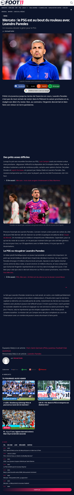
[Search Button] (71, 3)
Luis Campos (44, 161)
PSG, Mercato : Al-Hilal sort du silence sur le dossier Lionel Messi (40, 277)
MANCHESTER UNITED (54, 7)
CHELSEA (65, 7)
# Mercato (6, 374)
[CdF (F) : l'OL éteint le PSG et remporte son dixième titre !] (54, 390)
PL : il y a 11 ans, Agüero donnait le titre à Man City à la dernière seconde (18, 433)
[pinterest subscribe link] (42, 369)
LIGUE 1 (24, 7)
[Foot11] (12, 2)
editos (29, 445)
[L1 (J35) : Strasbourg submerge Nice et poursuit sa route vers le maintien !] (18, 390)
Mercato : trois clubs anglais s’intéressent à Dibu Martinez (38, 180)
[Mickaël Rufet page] (5, 360)
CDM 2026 (11, 7)
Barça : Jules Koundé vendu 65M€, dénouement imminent (19, 472)
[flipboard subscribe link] (32, 369)
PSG (20, 7)
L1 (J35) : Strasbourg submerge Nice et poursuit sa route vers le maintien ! (17, 404)
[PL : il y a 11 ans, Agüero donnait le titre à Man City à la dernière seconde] (18, 419)
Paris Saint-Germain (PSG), (37, 348)
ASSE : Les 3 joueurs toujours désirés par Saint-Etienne (18, 461)
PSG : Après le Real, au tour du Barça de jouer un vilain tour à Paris (22, 450)
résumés (22, 445)
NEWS (5, 16)
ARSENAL (4, 11)
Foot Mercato (8, 272)
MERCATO (4, 7)
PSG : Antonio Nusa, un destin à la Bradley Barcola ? (18, 456)
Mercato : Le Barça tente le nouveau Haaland (16, 483)
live (15, 445)
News (8, 448)
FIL (4, 445)
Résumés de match (10, 399)
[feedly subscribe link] (24, 369)
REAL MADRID (33, 7)
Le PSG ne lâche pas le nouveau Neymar (14, 467)
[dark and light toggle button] (71, 10)
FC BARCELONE (43, 7)
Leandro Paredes (34, 354)
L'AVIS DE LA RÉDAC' (19, 11)
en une (9, 445)
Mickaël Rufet (9, 31)
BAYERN (10, 11)
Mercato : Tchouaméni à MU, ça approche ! (15, 478)
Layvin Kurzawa (17, 170)
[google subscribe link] (14, 369)
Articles (7, 428)
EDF (16, 7)
